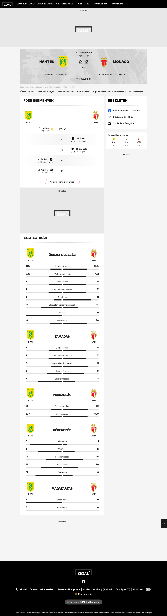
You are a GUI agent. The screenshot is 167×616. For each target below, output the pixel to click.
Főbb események (46, 91)
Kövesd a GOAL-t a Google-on (85, 602)
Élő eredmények (26, 4)
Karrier (86, 589)
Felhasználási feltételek (41, 589)
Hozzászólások (136, 91)
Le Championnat (83, 52)
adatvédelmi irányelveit (68, 589)
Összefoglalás (27, 91)
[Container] (45, 62)
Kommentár (83, 91)
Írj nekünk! (21, 589)
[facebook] (83, 582)
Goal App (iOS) (122, 589)
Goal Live (138, 589)
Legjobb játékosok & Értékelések (109, 91)
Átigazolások (45, 4)
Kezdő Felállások (66, 91)
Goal (30, 613)
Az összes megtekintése (62, 181)
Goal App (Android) (102, 589)
